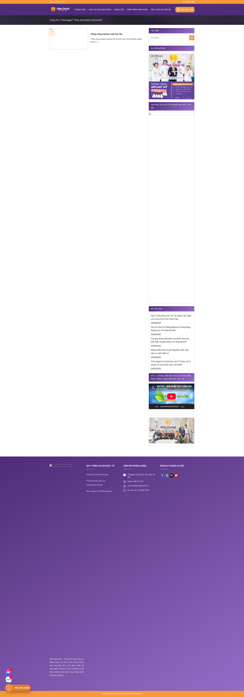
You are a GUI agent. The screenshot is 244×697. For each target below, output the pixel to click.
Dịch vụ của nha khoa (100, 10)
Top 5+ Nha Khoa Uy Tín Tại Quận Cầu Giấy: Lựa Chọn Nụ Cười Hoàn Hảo (171, 317)
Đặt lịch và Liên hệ (161, 10)
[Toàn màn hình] (191, 406)
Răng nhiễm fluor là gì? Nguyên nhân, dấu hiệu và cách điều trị (170, 351)
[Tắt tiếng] (187, 406)
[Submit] (191, 37)
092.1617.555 (187, 10)
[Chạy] (152, 406)
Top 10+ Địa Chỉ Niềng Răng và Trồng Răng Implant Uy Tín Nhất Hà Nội (171, 329)
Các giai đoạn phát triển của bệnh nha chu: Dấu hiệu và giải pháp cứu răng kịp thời (170, 340)
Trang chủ (80, 10)
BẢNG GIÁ (119, 10)
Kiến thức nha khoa (137, 10)
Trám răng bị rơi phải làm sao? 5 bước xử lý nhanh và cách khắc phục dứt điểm (170, 363)
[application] (171, 396)
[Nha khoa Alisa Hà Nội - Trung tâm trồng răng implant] (60, 9)
